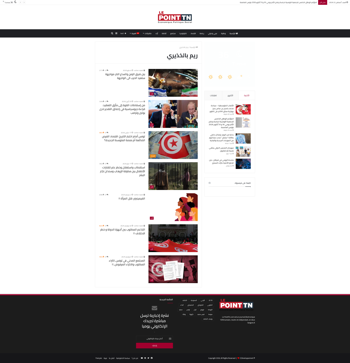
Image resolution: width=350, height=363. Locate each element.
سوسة (210, 314)
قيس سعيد (201, 314)
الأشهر (230, 95)
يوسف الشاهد (207, 318)
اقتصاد (193, 33)
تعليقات (213, 95)
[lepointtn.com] (175, 17)
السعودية (194, 300)
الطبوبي (209, 305)
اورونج (202, 309)
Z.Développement (246, 358)
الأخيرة (246, 95)
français (99, 358)
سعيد (181, 309)
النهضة (210, 309)
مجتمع (173, 33)
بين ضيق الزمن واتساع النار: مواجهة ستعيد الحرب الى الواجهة (125, 76)
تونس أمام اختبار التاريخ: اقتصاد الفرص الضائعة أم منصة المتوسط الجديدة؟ (123, 138)
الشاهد (184, 300)
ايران (195, 309)
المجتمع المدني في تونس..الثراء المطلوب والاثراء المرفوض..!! (127, 262)
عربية (105, 358)
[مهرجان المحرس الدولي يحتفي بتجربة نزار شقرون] (243, 151)
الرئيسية (233, 33)
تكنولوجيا (183, 33)
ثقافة (164, 33)
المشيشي (190, 305)
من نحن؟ (135, 358)
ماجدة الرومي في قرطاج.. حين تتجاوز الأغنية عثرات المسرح (221, 161)
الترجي (203, 300)
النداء (182, 305)
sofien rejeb (138, 70)
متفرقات (148, 33)
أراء (156, 33)
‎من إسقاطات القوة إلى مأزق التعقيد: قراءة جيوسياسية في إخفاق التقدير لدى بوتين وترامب (122, 109)
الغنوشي (200, 305)
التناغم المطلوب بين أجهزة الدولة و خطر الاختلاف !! (122, 231)
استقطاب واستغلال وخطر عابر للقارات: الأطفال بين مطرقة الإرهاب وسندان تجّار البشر (122, 171)
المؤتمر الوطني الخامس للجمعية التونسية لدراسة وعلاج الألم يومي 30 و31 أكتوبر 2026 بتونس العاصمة (278, 2)
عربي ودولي (212, 33)
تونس (188, 309)
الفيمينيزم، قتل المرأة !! (132, 198)
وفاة (184, 314)
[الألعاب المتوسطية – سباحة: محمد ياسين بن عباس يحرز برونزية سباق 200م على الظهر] (243, 109)
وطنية (223, 33)
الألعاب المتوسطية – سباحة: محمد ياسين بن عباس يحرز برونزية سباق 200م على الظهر (222, 108)
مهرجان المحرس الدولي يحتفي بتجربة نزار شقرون (221, 149)
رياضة (202, 33)
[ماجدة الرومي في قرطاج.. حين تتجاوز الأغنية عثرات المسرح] (243, 164)
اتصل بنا (111, 358)
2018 (210, 300)
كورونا (191, 314)
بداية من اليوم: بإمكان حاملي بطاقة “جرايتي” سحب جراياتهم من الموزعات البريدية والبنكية (221, 137)
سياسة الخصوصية (123, 358)
